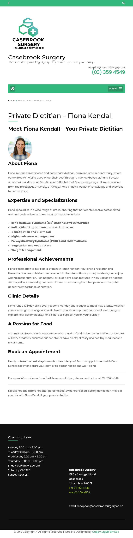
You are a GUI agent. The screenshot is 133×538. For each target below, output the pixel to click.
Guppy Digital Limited (105, 532)
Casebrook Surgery (36, 57)
